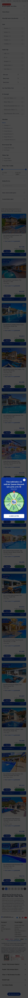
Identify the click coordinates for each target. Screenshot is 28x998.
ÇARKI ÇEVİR (14, 516)
